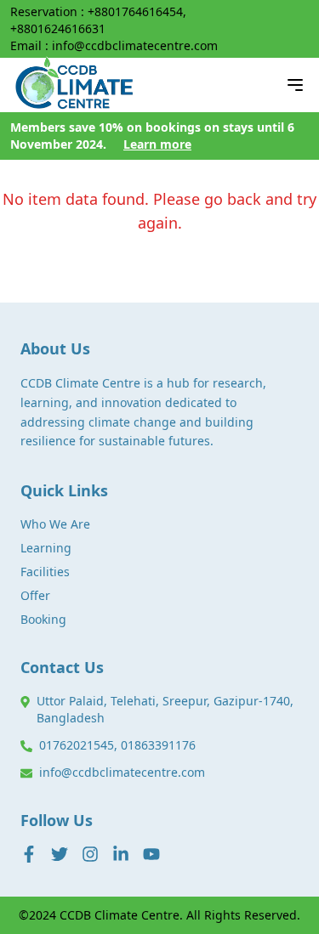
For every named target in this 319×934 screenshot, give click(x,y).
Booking (43, 619)
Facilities (45, 571)
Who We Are (55, 524)
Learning (45, 548)
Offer (35, 595)
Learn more (157, 144)
